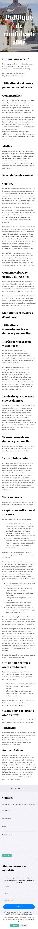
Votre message (7, 835)
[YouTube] (22, 788)
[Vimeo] (26, 788)
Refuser (24, 925)
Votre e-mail (6, 818)
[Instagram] (19, 788)
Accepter (14, 925)
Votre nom (5, 810)
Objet (4, 827)
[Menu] (35, 3)
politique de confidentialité (15, 914)
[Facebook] (15, 788)
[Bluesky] (11, 788)
